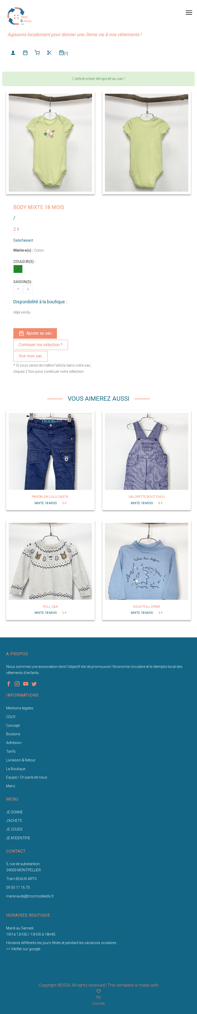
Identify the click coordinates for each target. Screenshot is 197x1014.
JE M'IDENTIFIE (18, 838)
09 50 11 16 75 (18, 887)
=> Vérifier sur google (23, 949)
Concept (13, 725)
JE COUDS (14, 829)
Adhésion (14, 743)
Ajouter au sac (39, 333)
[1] (66, 53)
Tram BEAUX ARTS (21, 879)
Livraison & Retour (21, 760)
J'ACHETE (14, 821)
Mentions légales (19, 708)
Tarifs (11, 751)
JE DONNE (14, 812)
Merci (10, 786)
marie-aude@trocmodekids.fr (30, 896)
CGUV (11, 717)
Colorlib (98, 1003)
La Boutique (15, 769)
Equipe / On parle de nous (26, 777)
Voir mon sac (30, 356)
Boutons (13, 734)
